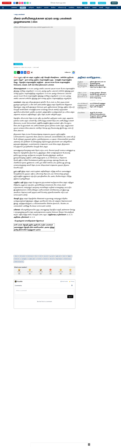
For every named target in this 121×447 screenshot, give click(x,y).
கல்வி (101, 7)
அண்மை (14, 7)
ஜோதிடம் (69, 256)
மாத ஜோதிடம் (24, 259)
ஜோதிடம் (87, 7)
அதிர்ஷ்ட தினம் (32, 259)
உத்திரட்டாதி (58, 256)
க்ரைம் (94, 7)
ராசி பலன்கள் (22, 256)
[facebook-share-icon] (21, 73)
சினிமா (53, 7)
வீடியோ (79, 7)
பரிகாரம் (16, 256)
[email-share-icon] (28, 73)
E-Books (93, 3)
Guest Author (18, 64)
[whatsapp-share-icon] (15, 73)
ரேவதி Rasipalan (59, 259)
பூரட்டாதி (52, 256)
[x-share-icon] (18, 73)
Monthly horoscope (67, 259)
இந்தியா (39, 7)
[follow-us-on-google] (73, 72)
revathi (40, 256)
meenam (64, 256)
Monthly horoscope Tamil (18, 261)
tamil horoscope (30, 256)
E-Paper (85, 3)
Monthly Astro (16, 259)
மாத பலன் (46, 256)
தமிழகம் (31, 7)
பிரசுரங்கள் (102, 3)
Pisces (36, 256)
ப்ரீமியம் (22, 8)
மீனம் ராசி (52, 259)
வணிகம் (71, 7)
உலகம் (46, 7)
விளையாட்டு (62, 7)
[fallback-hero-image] (83, 84)
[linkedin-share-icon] (25, 73)
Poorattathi (39, 259)
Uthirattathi (46, 259)
